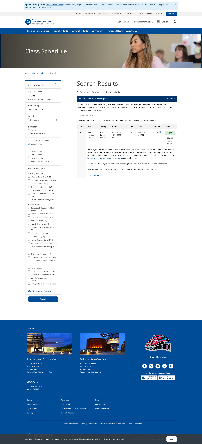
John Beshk (157, 132)
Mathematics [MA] (38, 236)
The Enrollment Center (54, 4)
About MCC (131, 30)
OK (171, 439)
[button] (43, 109)
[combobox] (164, 22)
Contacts (141, 14)
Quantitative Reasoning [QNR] (42, 190)
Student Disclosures (68, 413)
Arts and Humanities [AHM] (41, 177)
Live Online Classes (38, 158)
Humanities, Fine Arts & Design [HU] (42, 228)
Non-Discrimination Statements (112, 424)
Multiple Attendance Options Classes (41, 279)
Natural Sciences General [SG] (42, 240)
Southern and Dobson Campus (44, 359)
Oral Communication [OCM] (41, 187)
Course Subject (35, 105)
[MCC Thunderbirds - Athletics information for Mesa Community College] (157, 343)
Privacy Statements (89, 424)
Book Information (94, 175)
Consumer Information (69, 424)
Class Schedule (116, 14)
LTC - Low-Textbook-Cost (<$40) (43, 257)
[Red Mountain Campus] (102, 345)
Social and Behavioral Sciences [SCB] (42, 195)
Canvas (78, 14)
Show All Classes (37, 144)
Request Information (143, 21)
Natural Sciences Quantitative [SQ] (44, 243)
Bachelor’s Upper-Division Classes (43, 271)
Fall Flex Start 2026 (38, 133)
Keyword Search (35, 91)
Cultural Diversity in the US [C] (42, 214)
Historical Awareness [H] (40, 224)
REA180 (81, 98)
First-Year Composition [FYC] (42, 217)
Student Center (90, 14)
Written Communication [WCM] (42, 199)
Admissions (65, 400)
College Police (100, 404)
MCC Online (33, 382)
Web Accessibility (135, 424)
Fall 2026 (34, 130)
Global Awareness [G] (39, 220)
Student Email (129, 14)
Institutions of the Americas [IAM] (43, 180)
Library (149, 14)
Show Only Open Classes (40, 141)
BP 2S (89, 138)
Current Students (80, 30)
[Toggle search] (175, 22)
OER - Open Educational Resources (44, 261)
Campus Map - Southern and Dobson (41, 372)
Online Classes (36, 155)
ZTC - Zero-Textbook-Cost (41, 254)
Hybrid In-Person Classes (40, 161)
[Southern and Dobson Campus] (49, 345)
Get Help (30, 413)
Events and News (114, 30)
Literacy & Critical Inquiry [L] (41, 233)
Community (97, 30)
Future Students (60, 30)
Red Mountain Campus (93, 359)
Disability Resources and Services (73, 408)
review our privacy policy (96, 439)
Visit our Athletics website (158, 357)
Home (27, 73)
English (165, 21)
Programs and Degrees (38, 30)
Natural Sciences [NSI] (39, 183)
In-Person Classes (37, 151)
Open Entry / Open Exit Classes (42, 275)
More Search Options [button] (41, 291)
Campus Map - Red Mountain (91, 372)
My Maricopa (103, 14)
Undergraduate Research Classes (43, 284)
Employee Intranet (102, 408)
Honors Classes (37, 268)
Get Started (123, 21)
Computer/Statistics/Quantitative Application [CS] (43, 209)
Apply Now (171, 14)
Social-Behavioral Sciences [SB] (42, 247)
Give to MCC (160, 14)
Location (32, 116)
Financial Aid (65, 404)
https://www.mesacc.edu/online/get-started (103, 158)
